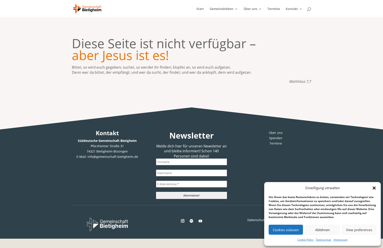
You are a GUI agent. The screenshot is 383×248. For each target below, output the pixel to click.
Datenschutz (323, 240)
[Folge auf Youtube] (200, 220)
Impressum (341, 240)
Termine (274, 9)
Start (200, 9)
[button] (374, 188)
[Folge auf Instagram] (182, 220)
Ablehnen (322, 230)
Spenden (275, 138)
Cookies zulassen (286, 230)
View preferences (359, 230)
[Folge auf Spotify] (191, 220)
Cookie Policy (305, 240)
